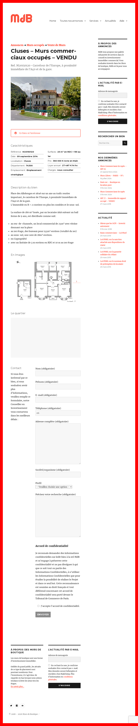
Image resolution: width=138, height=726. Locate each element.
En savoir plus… (17, 686)
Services (93, 21)
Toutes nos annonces (71, 21)
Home (52, 21)
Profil (38, 483)
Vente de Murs (56, 45)
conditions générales (107, 115)
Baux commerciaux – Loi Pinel (113, 233)
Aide (122, 21)
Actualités (110, 21)
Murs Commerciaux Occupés (112, 192)
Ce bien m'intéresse (29, 133)
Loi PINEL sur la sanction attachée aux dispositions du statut (112, 242)
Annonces (17, 45)
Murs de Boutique (30, 714)
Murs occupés (35, 45)
